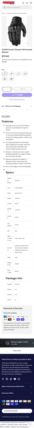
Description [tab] (6, 116)
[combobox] (17, 7)
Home (3, 13)
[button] (27, 3)
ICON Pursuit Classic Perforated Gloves (17, 13)
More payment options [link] (17, 99)
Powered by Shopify (24, 417)
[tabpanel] (17, 211)
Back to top (17, 350)
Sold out (23, 89)
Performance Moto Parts (12, 417)
